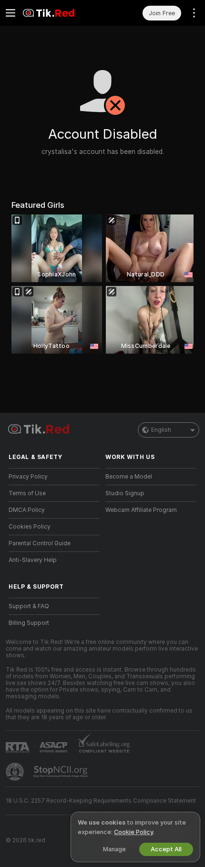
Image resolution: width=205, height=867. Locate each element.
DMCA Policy (27, 510)
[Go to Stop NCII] (61, 771)
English (161, 430)
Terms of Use (27, 493)
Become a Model (128, 476)
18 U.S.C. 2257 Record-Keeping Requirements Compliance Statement (101, 800)
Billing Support (29, 623)
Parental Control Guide (40, 543)
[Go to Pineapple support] (16, 772)
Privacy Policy (28, 476)
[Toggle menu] (10, 13)
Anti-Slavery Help (33, 560)
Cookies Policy (30, 526)
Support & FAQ (29, 606)
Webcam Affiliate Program (141, 510)
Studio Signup (124, 493)
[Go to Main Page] (61, 13)
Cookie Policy (133, 832)
